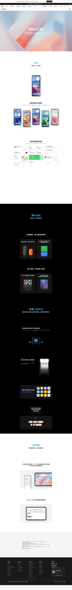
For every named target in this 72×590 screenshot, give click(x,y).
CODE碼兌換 (9, 565)
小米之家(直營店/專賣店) (11, 567)
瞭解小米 (40, 563)
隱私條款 (40, 567)
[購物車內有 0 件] (65, 6)
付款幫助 (19, 563)
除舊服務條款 (20, 570)
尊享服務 (30, 575)
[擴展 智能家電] (25, 6)
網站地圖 (26, 581)
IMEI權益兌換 (9, 568)
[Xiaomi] (2, 6)
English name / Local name (58, 581)
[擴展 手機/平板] (14, 6)
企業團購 (8, 570)
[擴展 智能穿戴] (20, 6)
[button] (69, 1)
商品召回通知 (31, 563)
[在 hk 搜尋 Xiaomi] (61, 6)
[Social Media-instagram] (54, 564)
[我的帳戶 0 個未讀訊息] (68, 6)
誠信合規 (40, 570)
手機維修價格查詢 (31, 567)
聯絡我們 (19, 568)
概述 (69, 9)
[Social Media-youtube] (56, 564)
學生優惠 (8, 575)
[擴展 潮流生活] (31, 6)
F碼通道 (8, 563)
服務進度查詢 (31, 570)
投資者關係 (41, 572)
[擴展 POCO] (36, 6)
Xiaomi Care (9, 572)
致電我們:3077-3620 (32, 577)
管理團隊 (40, 565)
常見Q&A (19, 565)
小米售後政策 (31, 572)
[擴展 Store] (8, 6)
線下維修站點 (31, 565)
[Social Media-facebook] (52, 564)
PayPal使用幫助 (20, 567)
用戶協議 (40, 568)
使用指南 (30, 568)
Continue (49, 1)
